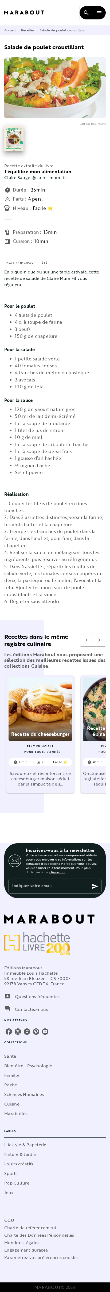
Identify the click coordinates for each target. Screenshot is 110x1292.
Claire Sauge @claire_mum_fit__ (38, 177)
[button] (40, 734)
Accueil (10, 30)
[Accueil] (26, 12)
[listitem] (8, 1031)
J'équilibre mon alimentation (37, 171)
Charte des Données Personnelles (39, 1235)
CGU (9, 1220)
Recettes (27, 30)
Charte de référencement (30, 1227)
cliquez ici (57, 872)
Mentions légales (21, 1242)
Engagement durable (26, 1250)
